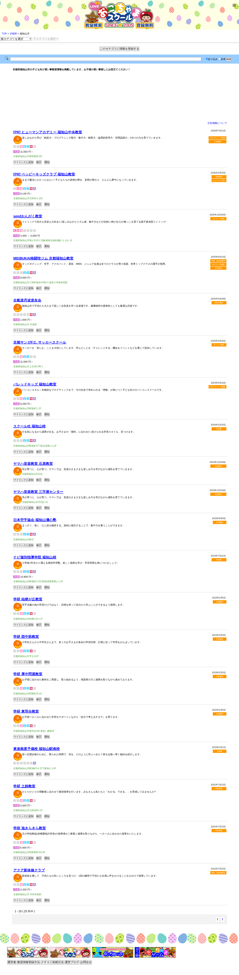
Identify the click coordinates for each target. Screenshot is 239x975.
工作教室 (217, 142)
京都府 (13, 33)
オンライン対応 (219, 180)
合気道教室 (219, 303)
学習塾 (219, 429)
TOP (4, 33)
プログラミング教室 (217, 138)
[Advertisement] (119, 96)
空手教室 (218, 268)
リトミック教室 (218, 219)
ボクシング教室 (218, 264)
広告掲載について (217, 123)
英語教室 (218, 177)
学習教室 (219, 602)
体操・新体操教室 (218, 261)
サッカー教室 (219, 345)
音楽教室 (218, 466)
